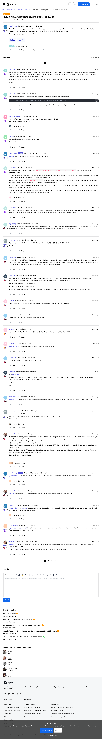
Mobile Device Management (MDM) (35, 710)
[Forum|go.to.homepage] (11, 4)
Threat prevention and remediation (62, 713)
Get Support (11, 10)
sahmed (11, 300)
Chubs (10, 651)
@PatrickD (12, 399)
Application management (32, 713)
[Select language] (75, 4)
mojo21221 (12, 505)
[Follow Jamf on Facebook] (21, 694)
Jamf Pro (21, 40)
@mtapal (12, 156)
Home (3, 10)
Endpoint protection (57, 710)
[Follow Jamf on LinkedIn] (9, 694)
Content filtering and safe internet (62, 717)
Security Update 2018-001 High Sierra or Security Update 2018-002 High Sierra (30, 631)
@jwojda (12, 493)
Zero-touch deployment (32, 707)
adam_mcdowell (14, 116)
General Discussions (23, 10)
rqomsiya (12, 240)
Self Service (55, 704)
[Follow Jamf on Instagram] (17, 694)
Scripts (12, 40)
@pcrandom (13, 346)
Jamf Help (7, 704)
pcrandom (12, 167)
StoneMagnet (13, 525)
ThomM (10, 663)
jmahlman (12, 541)
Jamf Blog (7, 713)
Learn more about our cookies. (87, 726)
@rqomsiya (12, 544)
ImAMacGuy (13, 26)
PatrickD (12, 275)
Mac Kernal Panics (9, 614)
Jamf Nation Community (12, 710)
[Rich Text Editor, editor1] (51, 587)
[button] (4, 5)
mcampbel (12, 257)
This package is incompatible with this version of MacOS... (23, 637)
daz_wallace (13, 434)
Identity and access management (62, 707)
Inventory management (31, 717)
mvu (9, 674)
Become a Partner (10, 720)
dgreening (12, 224)
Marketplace (8, 717)
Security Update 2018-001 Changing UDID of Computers (22, 625)
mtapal (11, 136)
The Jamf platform (30, 704)
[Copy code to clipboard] (96, 100)
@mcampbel (16, 374)
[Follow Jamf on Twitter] (5, 693)
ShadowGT (12, 69)
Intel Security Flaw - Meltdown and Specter (17, 619)
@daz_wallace (13, 476)
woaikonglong (12, 668)
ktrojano (10, 657)
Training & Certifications (12, 707)
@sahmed (23, 528)
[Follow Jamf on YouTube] (13, 693)
